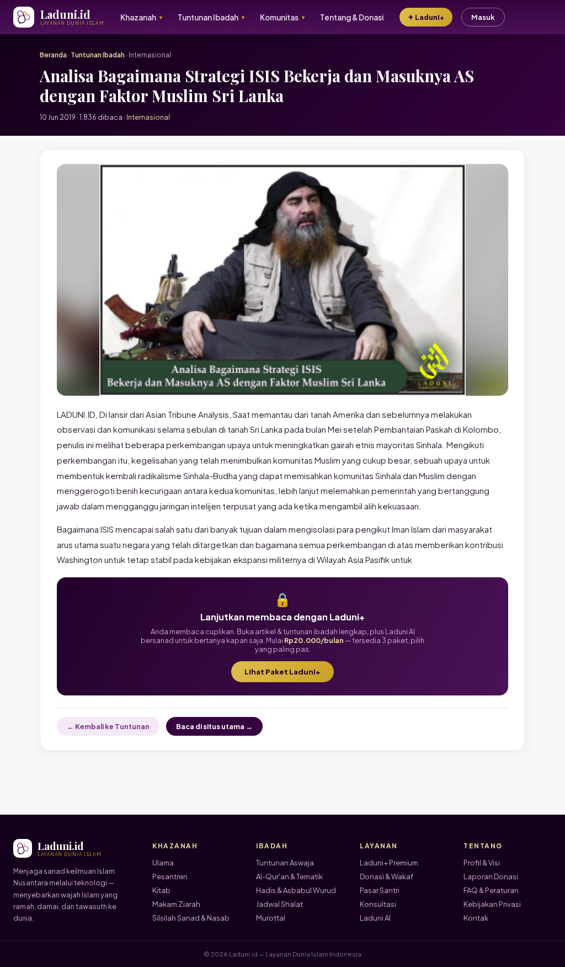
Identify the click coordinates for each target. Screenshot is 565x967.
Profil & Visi (481, 862)
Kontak (475, 917)
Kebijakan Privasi (492, 904)
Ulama (163, 862)
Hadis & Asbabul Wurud (296, 890)
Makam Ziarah (176, 904)
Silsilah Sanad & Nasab (191, 917)
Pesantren (170, 876)
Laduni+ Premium (389, 862)
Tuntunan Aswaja (285, 862)
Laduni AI (375, 917)
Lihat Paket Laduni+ (282, 671)
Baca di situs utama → (214, 726)
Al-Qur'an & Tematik (289, 876)
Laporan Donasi (490, 876)
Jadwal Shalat (279, 904)
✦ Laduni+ (426, 17)
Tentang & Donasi (351, 17)
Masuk (483, 17)
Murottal (270, 917)
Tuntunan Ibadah (98, 55)
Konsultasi (378, 904)
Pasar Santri (379, 890)
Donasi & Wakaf (386, 876)
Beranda (53, 55)
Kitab (161, 890)
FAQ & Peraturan (491, 890)
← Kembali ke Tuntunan (108, 726)
